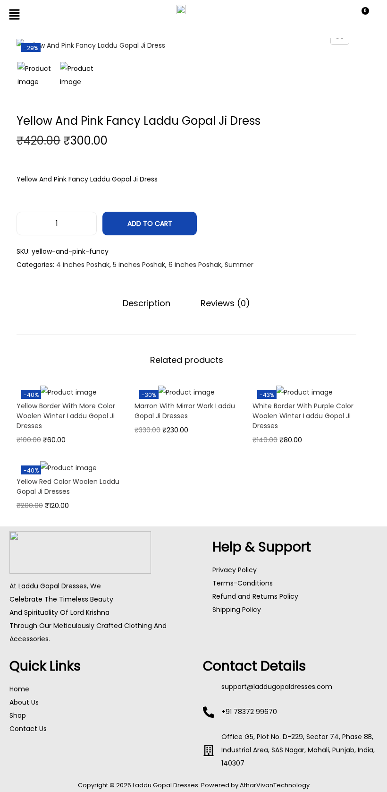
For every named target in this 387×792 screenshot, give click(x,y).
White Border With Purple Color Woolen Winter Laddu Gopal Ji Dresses (302, 415)
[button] (68, 15)
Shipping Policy (236, 609)
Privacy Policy (234, 570)
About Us (24, 702)
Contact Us (28, 728)
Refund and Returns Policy (255, 596)
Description (146, 303)
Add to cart (149, 223)
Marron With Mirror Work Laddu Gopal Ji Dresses (185, 411)
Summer (239, 264)
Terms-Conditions (242, 583)
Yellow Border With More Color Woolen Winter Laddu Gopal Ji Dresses (66, 415)
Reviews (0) (225, 303)
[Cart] (361, 16)
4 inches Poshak (82, 264)
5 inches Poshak (139, 264)
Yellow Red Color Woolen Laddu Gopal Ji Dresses (68, 486)
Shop (17, 715)
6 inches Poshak (194, 264)
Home (19, 689)
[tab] (146, 303)
